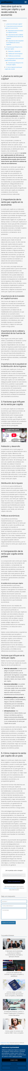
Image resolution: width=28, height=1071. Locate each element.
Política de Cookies (17, 1056)
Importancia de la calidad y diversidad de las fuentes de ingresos (14, 36)
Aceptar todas (14, 1060)
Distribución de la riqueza (15, 53)
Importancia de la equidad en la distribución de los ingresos (14, 42)
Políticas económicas (14, 56)
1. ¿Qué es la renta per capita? (14, 24)
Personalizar (14, 1064)
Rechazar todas (14, 1068)
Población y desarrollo (14, 51)
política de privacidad (10, 888)
